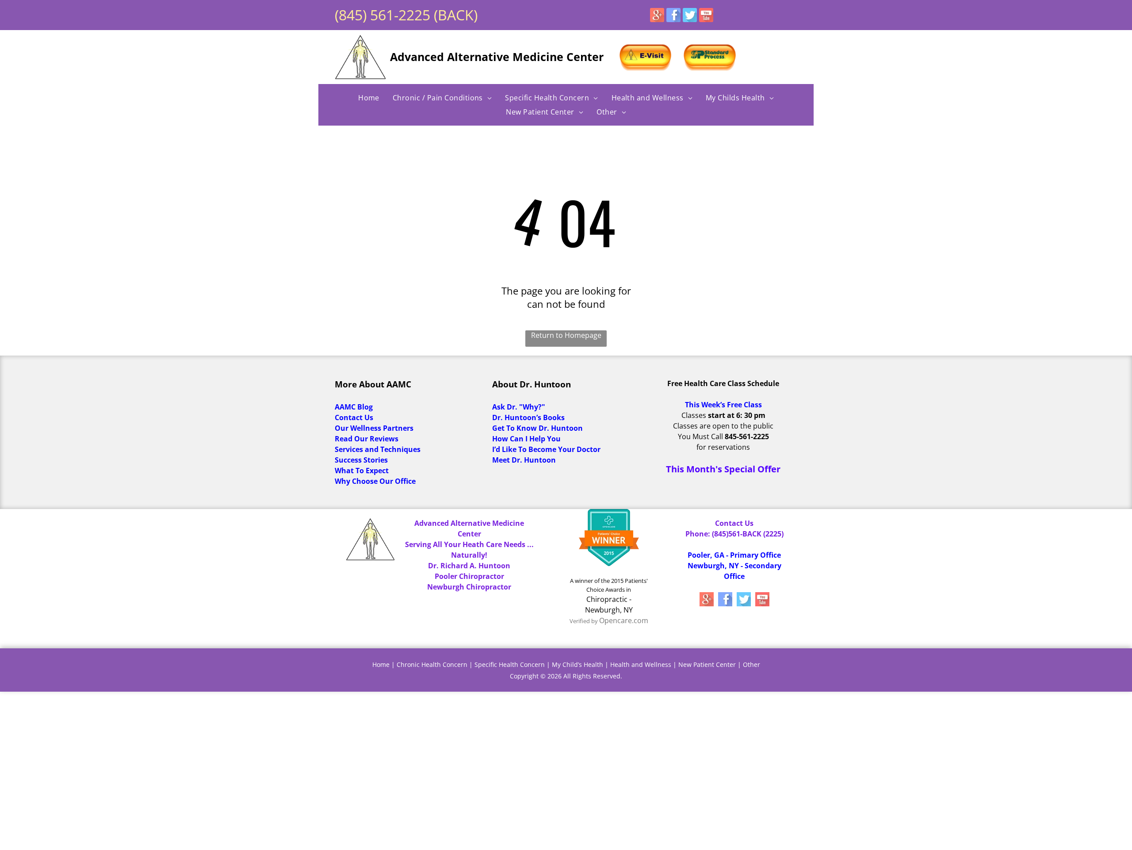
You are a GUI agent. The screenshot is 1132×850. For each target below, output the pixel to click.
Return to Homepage (566, 335)
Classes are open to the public (723, 426)
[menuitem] (369, 98)
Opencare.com (623, 620)
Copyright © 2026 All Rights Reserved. (566, 676)
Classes (693, 415)
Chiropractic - (608, 599)
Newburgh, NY (609, 610)
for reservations (723, 447)
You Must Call (700, 436)
